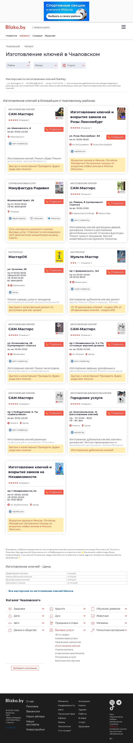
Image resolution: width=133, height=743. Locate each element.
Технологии (64, 726)
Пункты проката (64, 649)
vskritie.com (80, 151)
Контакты (10, 727)
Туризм (82, 709)
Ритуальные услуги (65, 657)
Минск (82, 705)
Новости (11, 35)
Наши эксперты (32, 723)
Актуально (84, 701)
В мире (82, 718)
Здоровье (84, 726)
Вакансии (33, 711)
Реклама (32, 706)
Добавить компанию (25, 668)
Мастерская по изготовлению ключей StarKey (36, 79)
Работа (83, 713)
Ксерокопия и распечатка (69, 653)
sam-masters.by (20, 143)
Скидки (37, 35)
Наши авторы (35, 716)
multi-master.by (82, 289)
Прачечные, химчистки (68, 642)
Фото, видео (62, 634)
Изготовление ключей (67, 645)
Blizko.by (113, 726)
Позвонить (55, 129)
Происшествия (66, 713)
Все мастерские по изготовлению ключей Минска (41, 591)
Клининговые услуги (66, 638)
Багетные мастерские (67, 660)
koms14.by (79, 432)
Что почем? (64, 730)
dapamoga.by (19, 218)
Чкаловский (13, 46)
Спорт (82, 722)
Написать (38, 218)
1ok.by (15, 292)
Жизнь (61, 722)
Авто (61, 709)
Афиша (62, 718)
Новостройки (35, 729)
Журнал (50, 35)
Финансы (63, 701)
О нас (30, 701)
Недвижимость (66, 705)
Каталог (25, 35)
